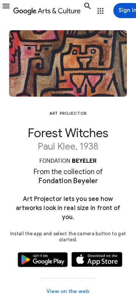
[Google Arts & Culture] (47, 10)
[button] (6, 11)
